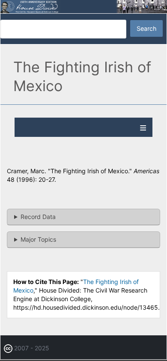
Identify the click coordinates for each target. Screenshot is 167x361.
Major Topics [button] (38, 239)
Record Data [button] (38, 216)
